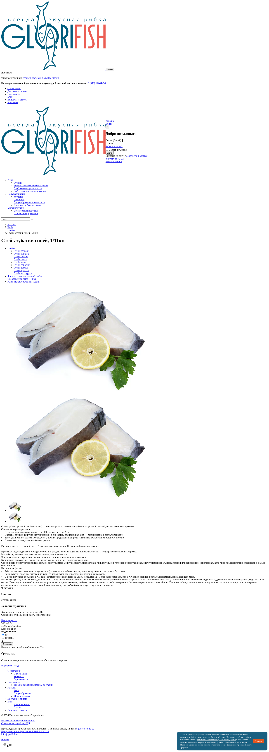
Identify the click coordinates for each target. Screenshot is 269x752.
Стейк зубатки (21, 270)
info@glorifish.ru (9, 734)
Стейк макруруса (23, 273)
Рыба (10, 227)
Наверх (5, 739)
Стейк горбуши (22, 265)
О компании (14, 88)
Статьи (17, 707)
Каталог (11, 224)
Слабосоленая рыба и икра (21, 279)
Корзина (110, 121)
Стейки (11, 230)
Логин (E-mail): (114, 140)
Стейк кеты (20, 262)
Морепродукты (22, 696)
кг (6, 634)
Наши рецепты (9, 620)
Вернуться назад (10, 665)
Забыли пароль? (114, 146)
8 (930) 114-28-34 (97, 83)
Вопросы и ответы (17, 99)
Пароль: (110, 143)
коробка (9, 637)
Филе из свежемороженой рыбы (24, 276)
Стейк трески (21, 267)
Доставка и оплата (17, 91)
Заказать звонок (114, 161)
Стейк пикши (21, 256)
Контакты (12, 102)
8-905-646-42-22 (40, 731)
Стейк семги (20, 259)
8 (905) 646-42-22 (115, 158)
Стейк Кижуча (21, 253)
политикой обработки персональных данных (216, 740)
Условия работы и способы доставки (33, 685)
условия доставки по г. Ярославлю (41, 78)
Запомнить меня (118, 149)
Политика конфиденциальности (18, 720)
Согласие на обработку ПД (15, 723)
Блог (9, 97)
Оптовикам (13, 94)
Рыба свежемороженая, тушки (23, 281)
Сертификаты (21, 679)
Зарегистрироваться (136, 156)
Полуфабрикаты (22, 693)
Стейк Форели (21, 251)
